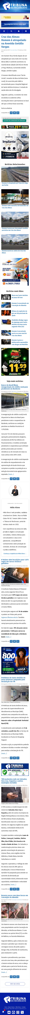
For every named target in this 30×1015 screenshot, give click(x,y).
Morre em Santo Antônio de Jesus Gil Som (20, 296)
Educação (14, 566)
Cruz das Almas (13, 50)
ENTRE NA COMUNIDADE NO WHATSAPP (15, 120)
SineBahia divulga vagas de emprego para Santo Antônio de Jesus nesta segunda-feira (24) (20, 323)
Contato (23, 1007)
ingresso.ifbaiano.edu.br (9, 617)
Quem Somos (11, 1007)
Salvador (14, 785)
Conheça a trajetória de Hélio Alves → (15, 553)
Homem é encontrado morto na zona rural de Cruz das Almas (19, 333)
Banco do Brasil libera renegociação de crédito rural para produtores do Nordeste (14, 387)
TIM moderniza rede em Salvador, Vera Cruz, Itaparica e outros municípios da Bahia (14, 781)
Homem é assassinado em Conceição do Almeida (20, 304)
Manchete (14, 684)
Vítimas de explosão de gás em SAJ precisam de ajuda (19, 313)
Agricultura (14, 391)
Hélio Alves (18, 1007)
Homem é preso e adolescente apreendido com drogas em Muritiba (20, 342)
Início (6, 1007)
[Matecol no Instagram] (15, 127)
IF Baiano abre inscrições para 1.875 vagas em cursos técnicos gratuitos (15, 561)
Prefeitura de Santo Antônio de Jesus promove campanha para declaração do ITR (13, 680)
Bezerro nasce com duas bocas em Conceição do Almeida (14, 896)
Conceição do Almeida (17, 899)
